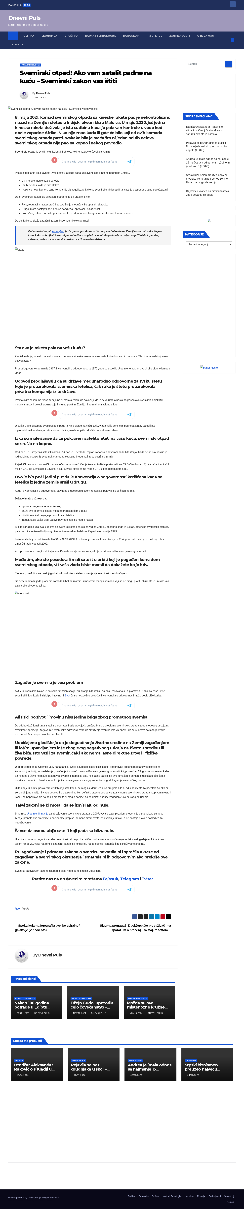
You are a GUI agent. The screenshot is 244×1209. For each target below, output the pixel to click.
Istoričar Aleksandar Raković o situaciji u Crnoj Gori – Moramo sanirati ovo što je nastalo (204, 130)
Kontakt (18, 44)
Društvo (71, 35)
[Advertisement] (209, 91)
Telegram (129, 879)
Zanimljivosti (179, 35)
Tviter (148, 879)
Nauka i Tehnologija (100, 35)
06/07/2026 (136, 1075)
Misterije (155, 35)
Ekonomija (49, 35)
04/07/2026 (193, 1075)
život (67, 695)
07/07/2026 (80, 1075)
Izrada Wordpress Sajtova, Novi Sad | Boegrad (30, 1200)
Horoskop (131, 35)
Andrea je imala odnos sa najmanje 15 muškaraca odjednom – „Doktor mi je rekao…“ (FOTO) (208, 163)
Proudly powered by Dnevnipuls (23, 1197)
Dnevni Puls (24, 17)
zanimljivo (58, 231)
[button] (227, 40)
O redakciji (205, 35)
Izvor (18, 908)
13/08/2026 (23, 1075)
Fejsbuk (110, 879)
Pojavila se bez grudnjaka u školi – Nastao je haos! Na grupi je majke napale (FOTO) (207, 146)
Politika (28, 35)
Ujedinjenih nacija (37, 813)
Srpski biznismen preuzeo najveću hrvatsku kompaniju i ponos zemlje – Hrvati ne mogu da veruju (208, 179)
